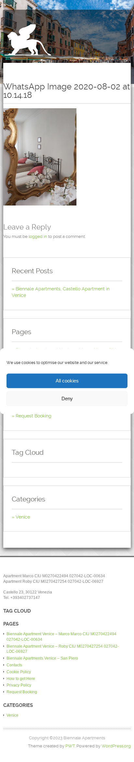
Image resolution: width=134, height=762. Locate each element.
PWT (70, 746)
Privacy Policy (19, 685)
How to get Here (21, 678)
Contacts (14, 665)
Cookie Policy (19, 672)
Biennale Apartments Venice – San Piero (42, 658)
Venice (23, 517)
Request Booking (33, 415)
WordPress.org (116, 746)
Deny (67, 398)
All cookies (67, 380)
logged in (38, 236)
